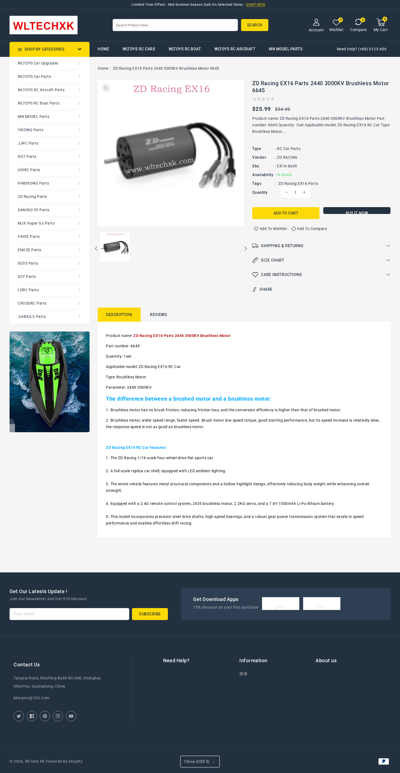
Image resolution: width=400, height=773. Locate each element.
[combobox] (175, 25)
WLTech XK (35, 761)
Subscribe (150, 614)
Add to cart (286, 213)
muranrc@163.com (32, 698)
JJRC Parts (28, 143)
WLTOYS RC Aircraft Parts (41, 90)
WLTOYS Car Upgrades (38, 63)
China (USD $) (197, 761)
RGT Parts (27, 156)
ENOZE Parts (29, 250)
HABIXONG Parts (33, 183)
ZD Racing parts (32, 196)
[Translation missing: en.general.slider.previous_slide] (96, 249)
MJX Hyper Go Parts (36, 223)
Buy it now (357, 212)
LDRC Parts (28, 290)
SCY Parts (27, 276)
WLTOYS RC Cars (139, 49)
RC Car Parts (288, 148)
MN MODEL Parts (286, 49)
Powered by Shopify (64, 761)
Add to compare (312, 228)
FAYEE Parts (29, 236)
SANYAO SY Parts (34, 210)
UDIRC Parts (29, 170)
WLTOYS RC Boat (185, 49)
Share (266, 289)
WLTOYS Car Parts (34, 76)
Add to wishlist (273, 228)
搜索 (243, 673)
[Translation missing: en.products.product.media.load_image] (115, 247)
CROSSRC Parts (32, 303)
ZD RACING (287, 157)
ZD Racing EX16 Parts (298, 183)
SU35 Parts (28, 263)
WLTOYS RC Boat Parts (38, 103)
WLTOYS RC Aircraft (234, 49)
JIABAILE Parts (32, 316)
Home (103, 68)
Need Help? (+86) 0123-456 (362, 49)
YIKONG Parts (30, 130)
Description (119, 314)
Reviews (158, 314)
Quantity (259, 192)
